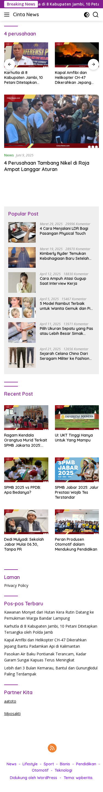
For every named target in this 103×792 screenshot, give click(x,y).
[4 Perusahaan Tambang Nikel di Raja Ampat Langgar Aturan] (51, 121)
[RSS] (52, 748)
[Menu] (8, 14)
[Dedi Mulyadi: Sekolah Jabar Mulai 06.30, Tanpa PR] (26, 521)
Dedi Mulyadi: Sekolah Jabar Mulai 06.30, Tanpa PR (24, 544)
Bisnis (65, 763)
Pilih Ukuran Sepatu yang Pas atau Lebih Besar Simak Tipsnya (66, 331)
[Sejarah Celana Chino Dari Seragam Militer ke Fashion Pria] (22, 357)
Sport (49, 763)
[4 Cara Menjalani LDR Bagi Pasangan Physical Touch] (22, 232)
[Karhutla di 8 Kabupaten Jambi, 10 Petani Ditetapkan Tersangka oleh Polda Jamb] (26, 54)
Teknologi (63, 770)
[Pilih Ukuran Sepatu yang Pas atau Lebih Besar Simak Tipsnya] (22, 332)
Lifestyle (30, 763)
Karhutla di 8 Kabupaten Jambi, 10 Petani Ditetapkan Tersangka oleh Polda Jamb (24, 77)
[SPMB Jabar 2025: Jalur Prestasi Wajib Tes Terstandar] (77, 469)
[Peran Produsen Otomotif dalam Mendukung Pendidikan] (77, 521)
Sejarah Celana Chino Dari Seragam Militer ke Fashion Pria (64, 356)
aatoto (10, 701)
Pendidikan (86, 763)
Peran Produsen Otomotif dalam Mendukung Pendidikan (76, 544)
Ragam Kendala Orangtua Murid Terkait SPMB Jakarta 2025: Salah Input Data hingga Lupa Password (25, 440)
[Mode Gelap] (86, 14)
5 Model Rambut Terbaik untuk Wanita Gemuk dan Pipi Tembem (67, 306)
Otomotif (40, 770)
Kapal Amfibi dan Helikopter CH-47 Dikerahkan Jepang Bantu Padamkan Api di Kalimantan (76, 77)
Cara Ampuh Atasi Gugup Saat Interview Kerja (63, 281)
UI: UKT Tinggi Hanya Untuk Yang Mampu (74, 438)
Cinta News (26, 14)
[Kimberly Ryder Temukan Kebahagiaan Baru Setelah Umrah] (22, 257)
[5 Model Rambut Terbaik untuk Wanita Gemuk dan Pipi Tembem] (22, 307)
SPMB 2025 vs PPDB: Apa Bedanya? (22, 490)
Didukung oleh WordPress (33, 777)
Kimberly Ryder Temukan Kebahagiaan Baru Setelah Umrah (64, 256)
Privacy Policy (16, 585)
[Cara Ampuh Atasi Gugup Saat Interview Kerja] (22, 282)
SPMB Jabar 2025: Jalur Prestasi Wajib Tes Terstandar (77, 492)
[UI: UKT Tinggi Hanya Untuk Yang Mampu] (77, 417)
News (9, 155)
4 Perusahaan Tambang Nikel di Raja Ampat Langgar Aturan (46, 166)
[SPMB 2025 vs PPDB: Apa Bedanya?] (26, 469)
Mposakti (12, 713)
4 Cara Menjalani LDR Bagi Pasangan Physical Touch (64, 231)
